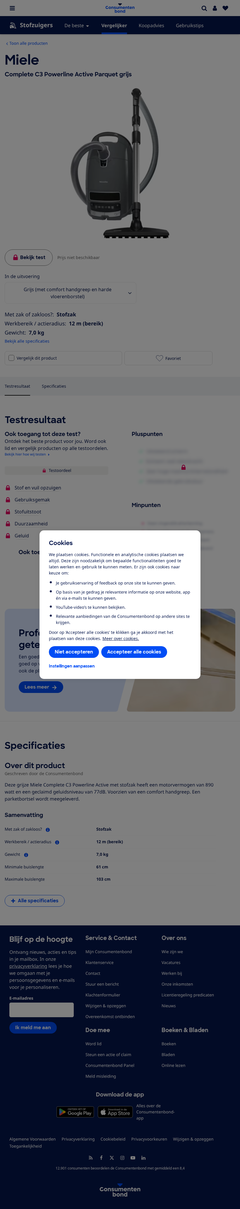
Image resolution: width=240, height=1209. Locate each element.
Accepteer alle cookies (134, 652)
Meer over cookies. (120, 638)
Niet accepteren (74, 652)
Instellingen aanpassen (72, 666)
